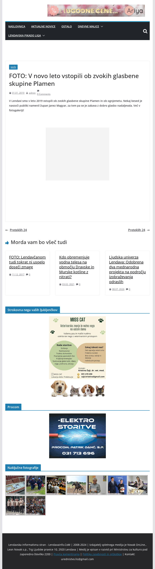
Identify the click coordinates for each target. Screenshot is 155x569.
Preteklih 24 (18, 230)
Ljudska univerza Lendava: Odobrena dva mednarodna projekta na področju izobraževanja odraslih (127, 269)
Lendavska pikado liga (24, 35)
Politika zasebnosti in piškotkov (102, 554)
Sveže (13, 67)
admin (32, 92)
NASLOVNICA (16, 26)
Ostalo (66, 26)
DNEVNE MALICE (88, 26)
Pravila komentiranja (66, 554)
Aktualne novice (43, 26)
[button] (101, 26)
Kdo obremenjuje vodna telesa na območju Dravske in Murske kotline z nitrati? (76, 267)
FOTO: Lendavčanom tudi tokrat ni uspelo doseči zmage (27, 262)
